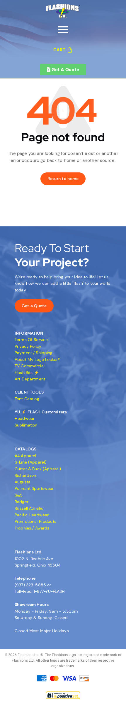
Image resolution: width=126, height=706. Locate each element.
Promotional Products (35, 521)
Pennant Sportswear (34, 488)
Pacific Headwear (32, 515)
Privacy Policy (28, 346)
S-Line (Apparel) (30, 462)
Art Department (30, 379)
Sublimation (26, 425)
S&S (18, 495)
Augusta (22, 482)
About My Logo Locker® (37, 359)
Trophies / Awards (32, 528)
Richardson (25, 475)
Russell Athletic (29, 508)
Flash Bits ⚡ (27, 372)
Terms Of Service (31, 339)
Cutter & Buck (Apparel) (38, 468)
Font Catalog (27, 398)
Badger (21, 501)
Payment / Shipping (34, 352)
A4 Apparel (25, 455)
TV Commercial (30, 365)
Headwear (25, 418)
